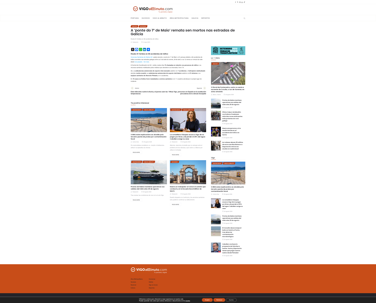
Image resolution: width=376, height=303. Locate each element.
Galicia (195, 18)
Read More (136, 152)
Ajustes (231, 300)
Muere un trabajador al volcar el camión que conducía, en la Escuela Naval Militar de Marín (188, 189)
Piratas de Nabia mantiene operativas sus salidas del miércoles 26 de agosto (147, 188)
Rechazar (219, 300)
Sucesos (146, 18)
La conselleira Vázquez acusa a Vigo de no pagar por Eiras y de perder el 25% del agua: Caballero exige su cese (187, 136)
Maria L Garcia (217, 94)
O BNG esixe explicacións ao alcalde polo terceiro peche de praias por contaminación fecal (148, 136)
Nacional (133, 285)
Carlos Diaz (136, 142)
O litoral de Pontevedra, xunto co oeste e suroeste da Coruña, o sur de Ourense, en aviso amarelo (227, 89)
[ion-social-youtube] (242, 2)
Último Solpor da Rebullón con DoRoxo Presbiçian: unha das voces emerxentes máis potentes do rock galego (232, 116)
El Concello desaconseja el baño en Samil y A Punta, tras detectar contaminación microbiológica (231, 232)
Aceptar (207, 300)
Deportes (205, 18)
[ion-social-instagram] (240, 2)
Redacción (135, 42)
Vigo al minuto (160, 18)
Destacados (137, 110)
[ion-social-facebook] (235, 2)
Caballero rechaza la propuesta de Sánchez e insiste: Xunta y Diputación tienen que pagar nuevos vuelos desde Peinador (232, 248)
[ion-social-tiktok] (244, 2)
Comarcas (152, 279)
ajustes (187, 301)
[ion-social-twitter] (238, 2)
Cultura (133, 288)
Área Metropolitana (179, 18)
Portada (135, 18)
